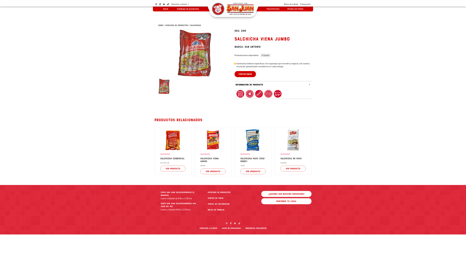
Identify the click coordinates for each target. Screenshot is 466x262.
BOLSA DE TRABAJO (216, 210)
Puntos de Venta (295, 9)
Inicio (165, 9)
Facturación (305, 4)
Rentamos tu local (286, 201)
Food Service (273, 9)
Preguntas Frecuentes (256, 228)
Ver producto (173, 168)
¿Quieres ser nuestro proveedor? (286, 194)
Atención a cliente (208, 228)
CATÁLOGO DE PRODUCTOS (219, 192)
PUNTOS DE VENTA (215, 198)
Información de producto (249, 84)
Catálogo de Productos (176, 25)
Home (160, 25)
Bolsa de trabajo (291, 4)
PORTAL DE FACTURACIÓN (219, 204)
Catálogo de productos (188, 9)
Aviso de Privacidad (231, 228)
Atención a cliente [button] (179, 4)
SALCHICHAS (195, 25)
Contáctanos (245, 74)
